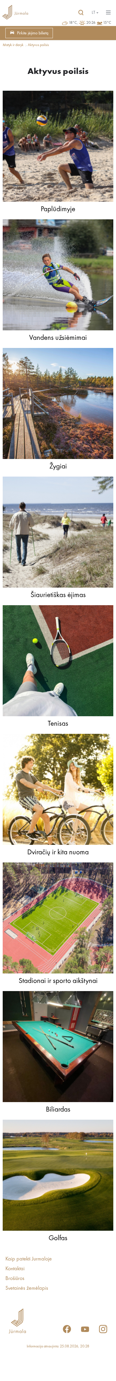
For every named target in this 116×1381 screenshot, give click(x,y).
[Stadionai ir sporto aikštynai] (58, 919)
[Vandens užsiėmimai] (58, 276)
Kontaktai (15, 1269)
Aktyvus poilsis (38, 45)
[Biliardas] (58, 1048)
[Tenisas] (58, 662)
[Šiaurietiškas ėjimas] (58, 533)
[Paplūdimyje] (58, 147)
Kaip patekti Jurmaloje (28, 1259)
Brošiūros (14, 1278)
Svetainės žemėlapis (26, 1288)
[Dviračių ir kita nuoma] (58, 791)
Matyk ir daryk (13, 45)
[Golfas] (58, 1176)
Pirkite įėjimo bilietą (32, 33)
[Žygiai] (58, 405)
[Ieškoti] (81, 12)
